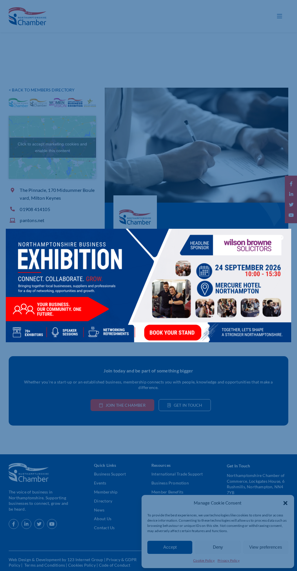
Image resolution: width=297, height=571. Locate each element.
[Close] (281, 237)
